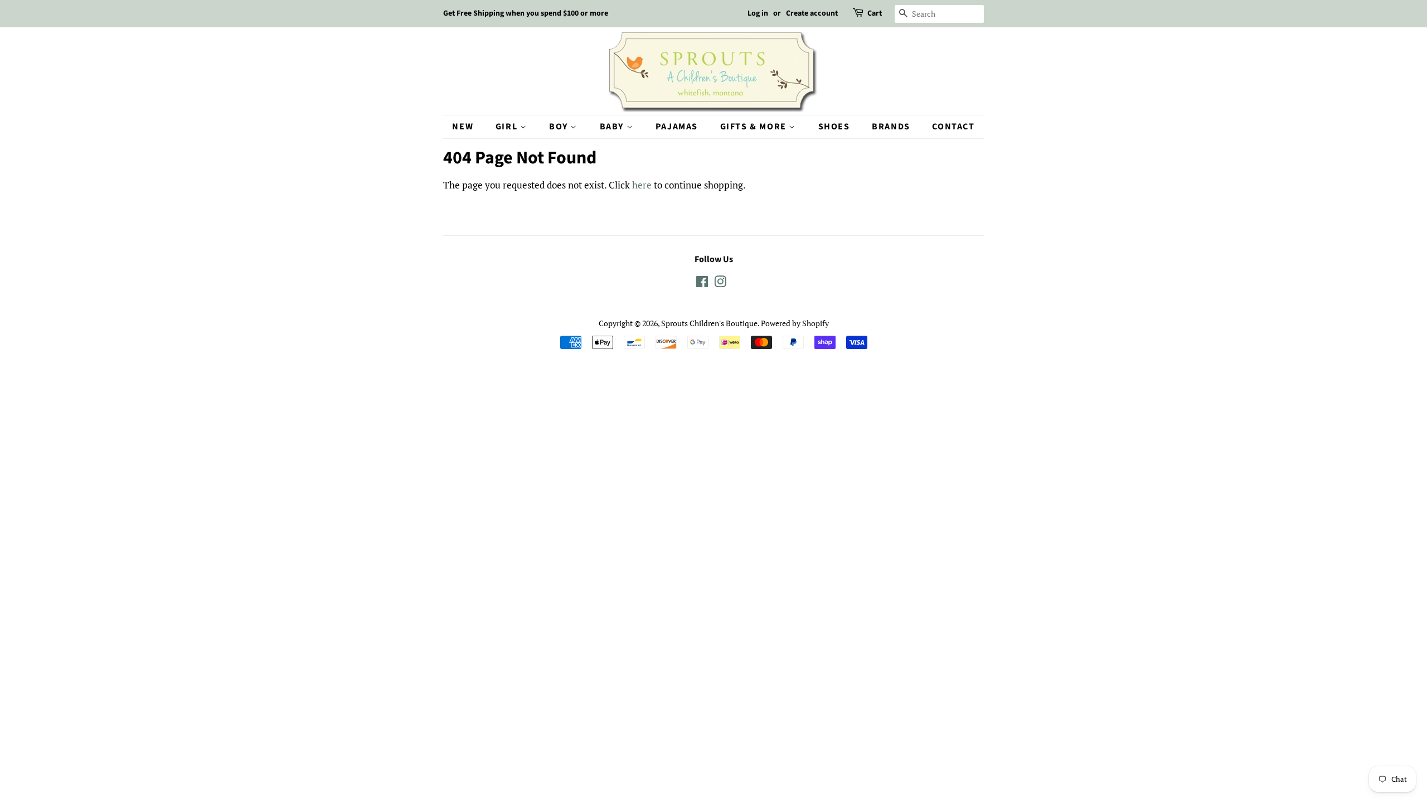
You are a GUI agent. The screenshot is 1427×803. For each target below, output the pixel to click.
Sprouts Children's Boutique (709, 323)
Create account (812, 13)
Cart (874, 13)
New (462, 126)
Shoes (834, 126)
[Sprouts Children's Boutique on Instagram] (720, 283)
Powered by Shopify (795, 323)
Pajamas (677, 126)
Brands (891, 126)
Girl (508, 126)
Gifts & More (754, 126)
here (642, 184)
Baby (613, 126)
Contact (953, 126)
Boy (559, 126)
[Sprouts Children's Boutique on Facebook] (702, 283)
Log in (758, 13)
